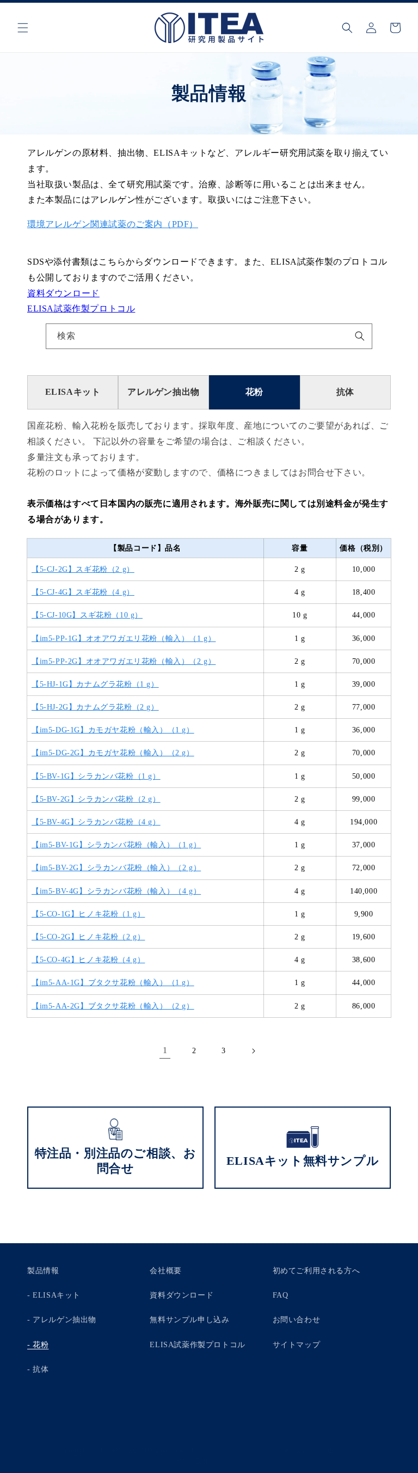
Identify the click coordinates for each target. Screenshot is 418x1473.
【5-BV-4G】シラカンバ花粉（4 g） (96, 822)
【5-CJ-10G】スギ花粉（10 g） (87, 615)
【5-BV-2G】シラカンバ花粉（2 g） (96, 799)
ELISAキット (73, 391)
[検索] (360, 336)
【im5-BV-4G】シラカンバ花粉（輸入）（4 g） (116, 891)
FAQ (280, 1295)
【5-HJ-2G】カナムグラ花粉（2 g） (95, 707)
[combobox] (209, 336)
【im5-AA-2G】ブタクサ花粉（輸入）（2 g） (113, 1006)
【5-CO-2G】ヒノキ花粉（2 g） (88, 937)
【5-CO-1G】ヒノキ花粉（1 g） (88, 914)
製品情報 (43, 1271)
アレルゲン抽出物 (163, 391)
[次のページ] (253, 1051)
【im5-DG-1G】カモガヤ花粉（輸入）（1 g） (113, 730)
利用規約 (297, 1450)
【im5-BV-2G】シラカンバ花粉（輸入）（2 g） (116, 868)
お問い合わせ (297, 1320)
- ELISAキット (54, 1295)
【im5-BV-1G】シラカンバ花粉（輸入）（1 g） (116, 845)
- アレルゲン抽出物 (61, 1320)
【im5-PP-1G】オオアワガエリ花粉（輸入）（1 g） (124, 638)
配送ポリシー (340, 1450)
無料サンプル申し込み (189, 1320)
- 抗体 (37, 1369)
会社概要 (165, 1271)
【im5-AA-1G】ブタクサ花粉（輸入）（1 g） (113, 983)
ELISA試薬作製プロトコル (81, 308)
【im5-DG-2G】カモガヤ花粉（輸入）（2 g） (113, 753)
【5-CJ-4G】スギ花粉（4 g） (83, 592)
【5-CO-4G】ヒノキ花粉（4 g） (88, 960)
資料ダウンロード (63, 293)
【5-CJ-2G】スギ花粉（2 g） (83, 569)
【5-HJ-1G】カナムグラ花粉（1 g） (95, 684)
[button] (23, 28)
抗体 (345, 391)
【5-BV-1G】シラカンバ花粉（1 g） (96, 776)
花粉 (254, 391)
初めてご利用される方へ (316, 1271)
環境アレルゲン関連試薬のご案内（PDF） (112, 224)
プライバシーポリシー (241, 1450)
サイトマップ (297, 1345)
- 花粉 (37, 1345)
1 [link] (165, 1050)
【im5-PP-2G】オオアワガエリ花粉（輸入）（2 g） (124, 661)
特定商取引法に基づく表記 (214, 1461)
